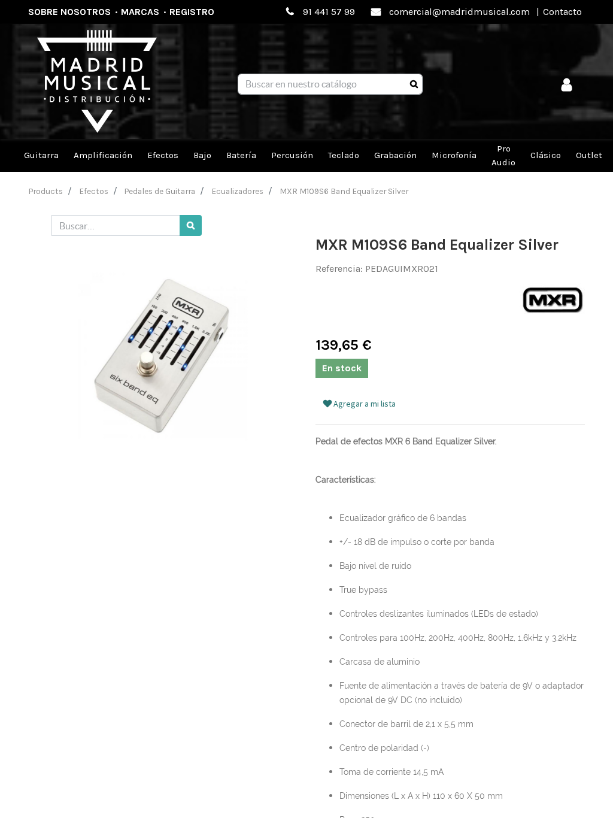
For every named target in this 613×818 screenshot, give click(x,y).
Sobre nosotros (69, 11)
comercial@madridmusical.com (459, 11)
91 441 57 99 (329, 11)
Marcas (140, 11)
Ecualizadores (237, 191)
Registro (191, 11)
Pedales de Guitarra (160, 191)
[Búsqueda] (413, 84)
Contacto (562, 11)
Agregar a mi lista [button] (364, 403)
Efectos (93, 191)
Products (46, 191)
